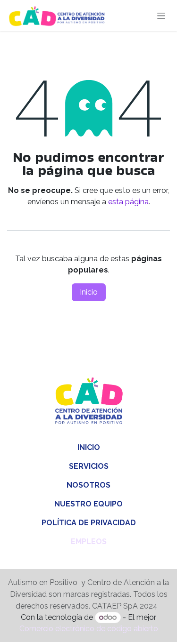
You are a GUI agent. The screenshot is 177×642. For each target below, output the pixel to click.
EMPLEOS (89, 541)
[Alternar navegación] (161, 15)
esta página (128, 201)
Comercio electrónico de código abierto (88, 628)
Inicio (89, 292)
